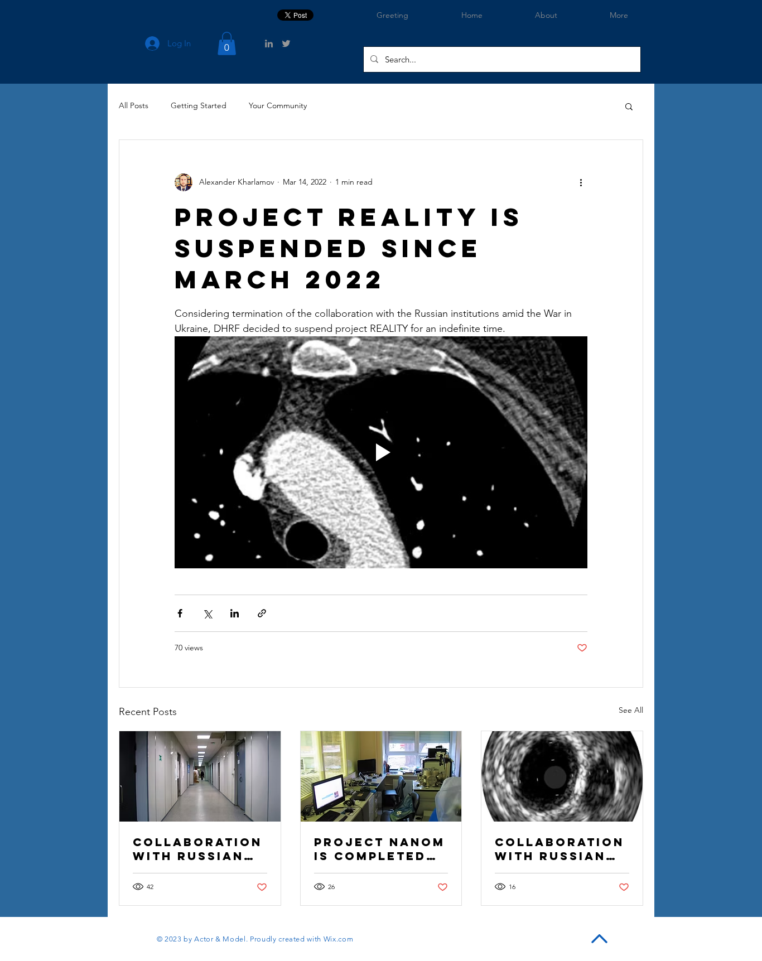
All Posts (133, 105)
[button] (227, 43)
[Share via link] (262, 613)
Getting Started (198, 105)
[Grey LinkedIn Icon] (268, 43)
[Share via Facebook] (180, 613)
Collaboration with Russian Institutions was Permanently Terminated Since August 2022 (197, 849)
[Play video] (381, 452)
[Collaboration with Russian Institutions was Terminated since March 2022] (562, 776)
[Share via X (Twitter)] (207, 613)
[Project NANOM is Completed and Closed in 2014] (381, 776)
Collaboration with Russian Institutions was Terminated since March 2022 (559, 849)
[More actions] (580, 182)
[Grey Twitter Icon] (286, 43)
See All (631, 710)
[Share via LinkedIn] (234, 613)
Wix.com (339, 939)
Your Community (278, 105)
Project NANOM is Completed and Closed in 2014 (379, 849)
